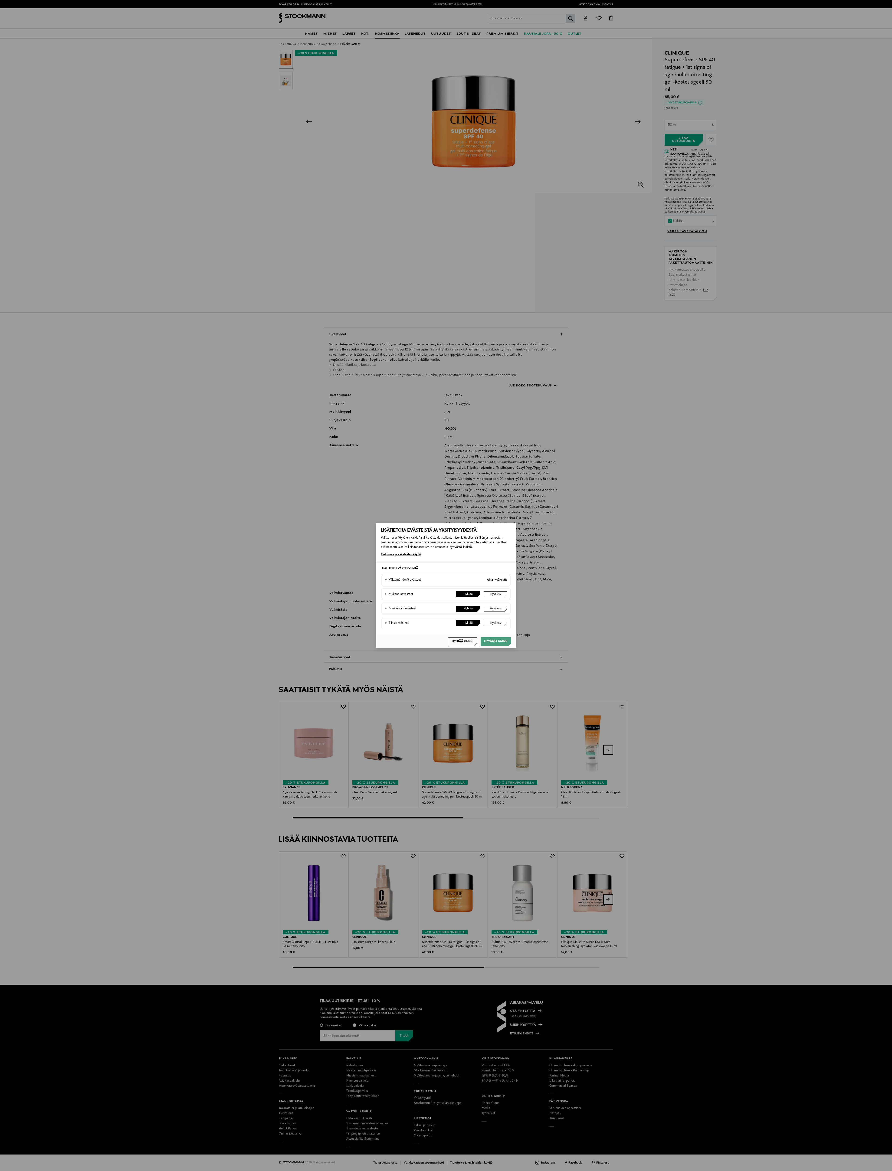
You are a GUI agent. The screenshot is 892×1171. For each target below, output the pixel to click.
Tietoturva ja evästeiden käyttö (401, 554)
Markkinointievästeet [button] (400, 609)
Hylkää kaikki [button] (462, 641)
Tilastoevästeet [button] (397, 623)
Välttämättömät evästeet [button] (403, 580)
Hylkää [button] (468, 594)
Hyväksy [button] (495, 594)
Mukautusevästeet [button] (399, 594)
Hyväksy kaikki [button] (496, 641)
